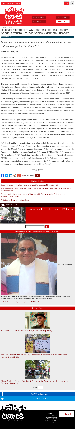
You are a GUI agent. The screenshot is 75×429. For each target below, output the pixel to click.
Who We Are (38, 17)
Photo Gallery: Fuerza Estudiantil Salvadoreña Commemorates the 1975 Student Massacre (34, 382)
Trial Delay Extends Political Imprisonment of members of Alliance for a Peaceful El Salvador (34, 356)
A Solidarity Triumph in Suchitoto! (15, 200)
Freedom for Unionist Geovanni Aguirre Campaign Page (27, 330)
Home (15, 16)
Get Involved (62, 17)
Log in (23, 175)
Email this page (37, 175)
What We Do (38, 21)
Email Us (54, 415)
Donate (61, 21)
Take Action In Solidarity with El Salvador (50, 209)
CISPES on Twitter (40, 398)
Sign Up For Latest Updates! (11, 3)
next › (40, 388)
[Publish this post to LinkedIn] (10, 175)
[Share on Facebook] (2, 175)
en (67, 3)
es (72, 3)
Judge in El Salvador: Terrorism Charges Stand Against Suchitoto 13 (29, 185)
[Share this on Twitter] (6, 175)
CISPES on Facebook (40, 394)
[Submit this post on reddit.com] (14, 175)
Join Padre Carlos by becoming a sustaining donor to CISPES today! (20, 302)
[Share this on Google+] (19, 175)
